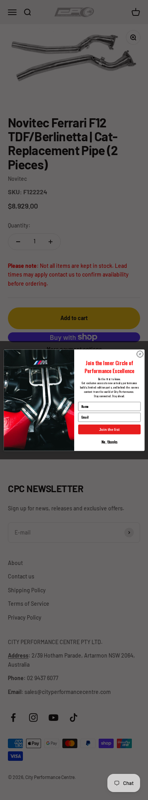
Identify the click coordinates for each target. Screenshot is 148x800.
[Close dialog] (140, 354)
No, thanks (109, 441)
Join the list (109, 429)
